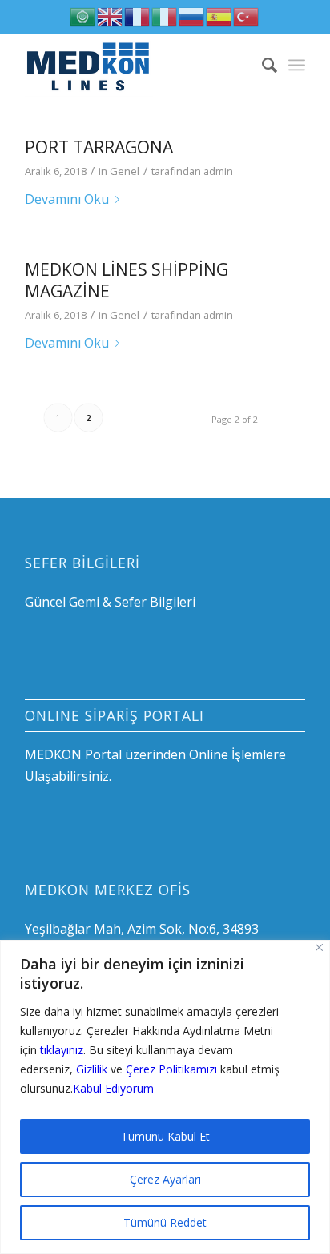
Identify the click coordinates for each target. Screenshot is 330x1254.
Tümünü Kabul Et (165, 1136)
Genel (124, 171)
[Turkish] (246, 16)
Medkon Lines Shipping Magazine (126, 280)
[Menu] (296, 65)
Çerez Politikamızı (171, 1069)
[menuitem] (261, 65)
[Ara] (261, 65)
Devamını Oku (67, 199)
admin (218, 171)
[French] (137, 16)
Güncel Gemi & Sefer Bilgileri (110, 602)
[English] (110, 16)
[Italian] (165, 16)
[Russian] (192, 16)
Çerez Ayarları (165, 1179)
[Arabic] (83, 16)
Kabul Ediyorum (113, 1088)
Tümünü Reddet (165, 1222)
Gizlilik (91, 1069)
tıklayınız (61, 1049)
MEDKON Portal (73, 754)
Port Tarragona (99, 147)
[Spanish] (219, 16)
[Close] (319, 947)
